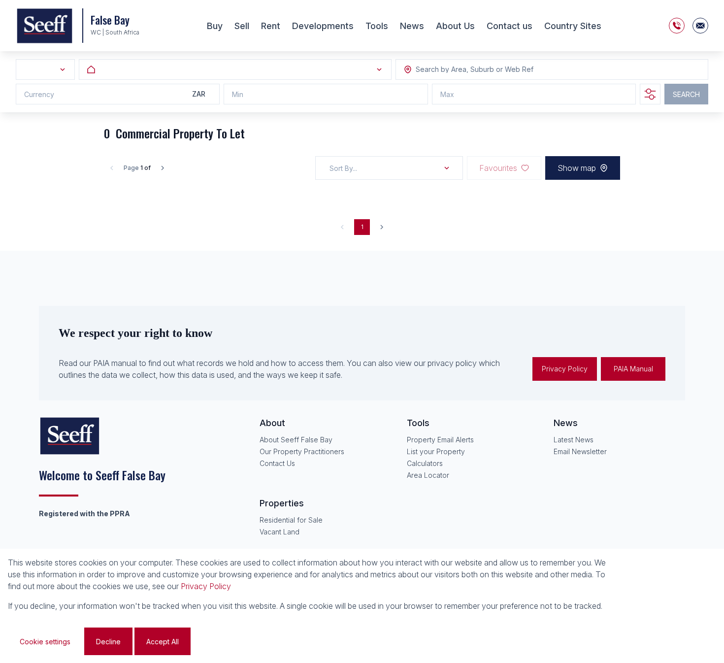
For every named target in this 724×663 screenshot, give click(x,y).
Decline (108, 641)
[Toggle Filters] (650, 94)
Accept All (162, 641)
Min (237, 94)
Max (447, 94)
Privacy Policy (565, 369)
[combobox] (469, 70)
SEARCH (686, 94)
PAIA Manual (633, 369)
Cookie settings (45, 641)
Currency (39, 94)
